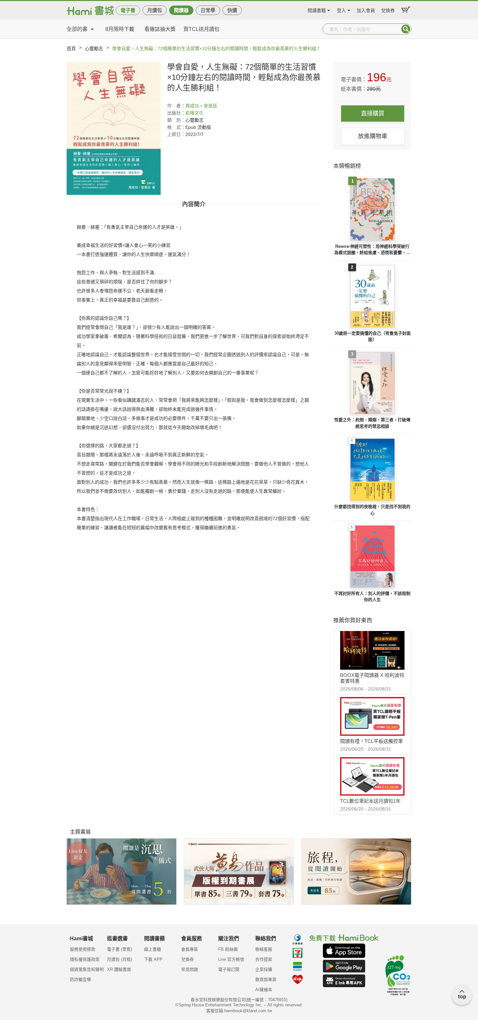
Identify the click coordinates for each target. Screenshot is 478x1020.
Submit (406, 29)
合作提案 (263, 959)
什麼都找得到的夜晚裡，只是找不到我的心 (372, 510)
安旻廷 (210, 105)
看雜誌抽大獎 (160, 29)
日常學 (208, 10)
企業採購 (263, 969)
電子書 (128, 10)
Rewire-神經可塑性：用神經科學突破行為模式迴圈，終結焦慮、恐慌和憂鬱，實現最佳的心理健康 (372, 250)
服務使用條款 (82, 949)
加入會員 (366, 9)
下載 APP (153, 959)
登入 (341, 9)
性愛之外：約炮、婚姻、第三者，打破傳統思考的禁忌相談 (372, 423)
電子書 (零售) (119, 949)
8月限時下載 (119, 29)
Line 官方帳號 (231, 959)
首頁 (71, 48)
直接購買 (372, 113)
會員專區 (189, 949)
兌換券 (388, 9)
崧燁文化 (194, 112)
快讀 (232, 10)
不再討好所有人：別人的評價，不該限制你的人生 (372, 596)
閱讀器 (181, 10)
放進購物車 (372, 136)
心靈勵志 (94, 48)
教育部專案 (265, 979)
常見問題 (189, 969)
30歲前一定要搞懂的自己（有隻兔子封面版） (372, 336)
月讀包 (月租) (119, 959)
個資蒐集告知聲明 (87, 969)
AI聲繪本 (263, 989)
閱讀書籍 (317, 9)
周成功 (192, 105)
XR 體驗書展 (119, 969)
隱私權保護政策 (85, 959)
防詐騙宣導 (80, 979)
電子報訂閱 (228, 969)
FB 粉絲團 (228, 949)
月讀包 (154, 10)
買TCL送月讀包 (201, 29)
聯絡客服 (263, 949)
